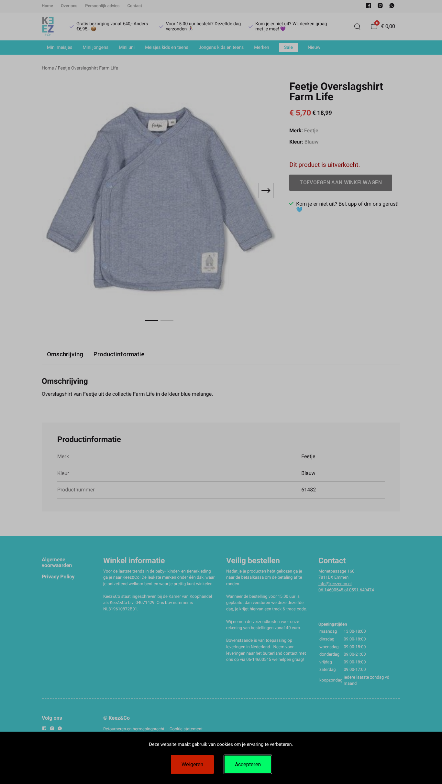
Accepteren (248, 764)
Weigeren (192, 764)
